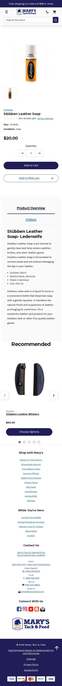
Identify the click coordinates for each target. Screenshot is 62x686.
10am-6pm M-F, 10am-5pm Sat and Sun (31, 564)
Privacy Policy (31, 482)
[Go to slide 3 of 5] (29, 442)
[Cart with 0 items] (54, 12)
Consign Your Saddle (31, 517)
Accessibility (31, 496)
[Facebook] (19, 609)
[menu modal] (6, 12)
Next (53, 395)
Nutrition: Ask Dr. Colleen (31, 526)
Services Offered (31, 473)
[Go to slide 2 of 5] (24, 442)
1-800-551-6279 (32, 571)
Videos (31, 219)
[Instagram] (25, 609)
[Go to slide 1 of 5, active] (20, 442)
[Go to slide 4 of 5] (34, 442)
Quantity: (31, 146)
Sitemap (31, 500)
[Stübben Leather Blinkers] (29, 379)
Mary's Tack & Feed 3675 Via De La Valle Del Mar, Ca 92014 (31, 554)
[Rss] (36, 609)
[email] (42, 609)
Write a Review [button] (45, 118)
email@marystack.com (32, 591)
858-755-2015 (32, 578)
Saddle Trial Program (31, 478)
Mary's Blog (31, 531)
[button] (56, 648)
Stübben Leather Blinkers (22, 414)
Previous (4, 395)
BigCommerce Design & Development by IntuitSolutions (31, 652)
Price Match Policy (31, 469)
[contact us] (47, 12)
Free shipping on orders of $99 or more (31, 3)
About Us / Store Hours (31, 460)
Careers (31, 535)
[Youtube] (30, 609)
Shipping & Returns (31, 464)
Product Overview (31, 208)
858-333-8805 (32, 585)
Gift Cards (31, 487)
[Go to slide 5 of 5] (39, 442)
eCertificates (31, 491)
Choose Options (29, 431)
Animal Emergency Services (31, 522)
